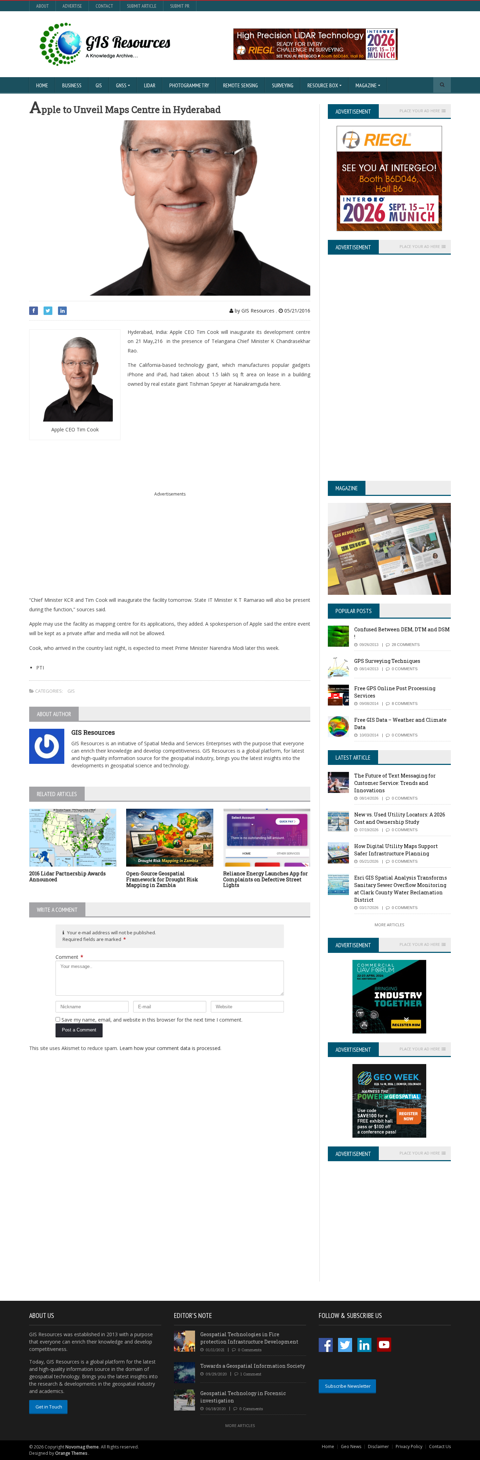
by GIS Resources (253, 310)
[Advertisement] (169, 494)
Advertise (72, 6)
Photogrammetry (189, 85)
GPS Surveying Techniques (387, 661)
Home (42, 85)
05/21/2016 (296, 310)
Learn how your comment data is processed (169, 1048)
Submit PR (179, 6)
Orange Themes (71, 1453)
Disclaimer (378, 1446)
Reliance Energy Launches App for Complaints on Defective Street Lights (265, 879)
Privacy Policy (409, 1446)
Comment (69, 957)
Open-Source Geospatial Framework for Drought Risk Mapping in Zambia (162, 879)
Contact (104, 6)
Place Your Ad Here (420, 111)
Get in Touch (48, 1407)
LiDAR (149, 85)
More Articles (389, 924)
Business (72, 85)
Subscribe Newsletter (348, 1386)
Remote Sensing (240, 85)
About (42, 6)
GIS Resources (93, 732)
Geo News (351, 1446)
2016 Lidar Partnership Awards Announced (67, 876)
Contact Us (440, 1446)
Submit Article (141, 6)
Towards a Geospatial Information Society (252, 1366)
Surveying (282, 85)
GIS (99, 85)
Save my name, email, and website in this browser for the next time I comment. (151, 1019)
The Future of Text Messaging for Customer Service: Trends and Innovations (395, 783)
